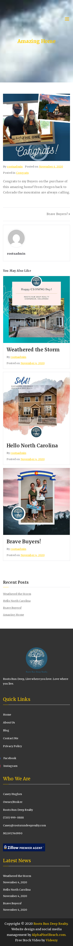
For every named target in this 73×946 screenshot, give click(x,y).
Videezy (52, 940)
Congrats (22, 172)
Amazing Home (13, 614)
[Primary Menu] (67, 19)
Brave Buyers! (57, 214)
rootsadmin (15, 166)
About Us (9, 722)
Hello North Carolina (32, 445)
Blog (6, 730)
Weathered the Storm (33, 350)
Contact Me (10, 738)
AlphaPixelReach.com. (49, 935)
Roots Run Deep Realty (51, 924)
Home (7, 714)
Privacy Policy (12, 746)
